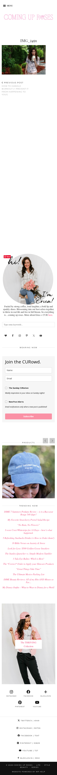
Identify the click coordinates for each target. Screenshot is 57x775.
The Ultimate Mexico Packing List (28, 574)
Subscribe (28, 416)
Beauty (24, 767)
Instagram (30, 728)
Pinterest (29, 743)
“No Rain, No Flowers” (28, 524)
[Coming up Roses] (28, 18)
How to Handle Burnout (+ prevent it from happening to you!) (15, 88)
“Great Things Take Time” (28, 568)
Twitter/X (29, 721)
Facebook (29, 736)
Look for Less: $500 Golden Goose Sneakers (28, 548)
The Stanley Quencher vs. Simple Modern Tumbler (28, 553)
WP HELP (40, 772)
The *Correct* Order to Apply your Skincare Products (28, 563)
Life (38, 765)
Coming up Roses (23, 765)
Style (47, 765)
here (50, 314)
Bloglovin (30, 758)
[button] (10, 6)
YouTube (30, 751)
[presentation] (45, 440)
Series (35, 767)
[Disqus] (28, 136)
